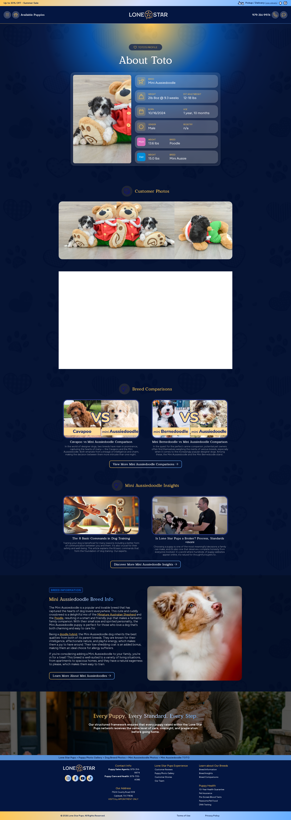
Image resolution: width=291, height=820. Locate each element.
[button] (280, 3)
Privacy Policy (212, 815)
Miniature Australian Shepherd (116, 614)
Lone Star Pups (67, 757)
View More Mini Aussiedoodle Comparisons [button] (143, 464)
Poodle (58, 618)
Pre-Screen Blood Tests (210, 797)
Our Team (159, 781)
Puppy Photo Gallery (90, 757)
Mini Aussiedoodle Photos (143, 757)
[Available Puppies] (15, 14)
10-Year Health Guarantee (211, 789)
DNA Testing (205, 804)
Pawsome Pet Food (208, 801)
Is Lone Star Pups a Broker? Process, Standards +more (190, 540)
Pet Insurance (205, 793)
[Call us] (275, 14)
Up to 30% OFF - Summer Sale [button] (21, 3)
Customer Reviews (164, 769)
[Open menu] (7, 14)
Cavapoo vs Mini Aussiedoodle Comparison (101, 442)
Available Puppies (33, 14)
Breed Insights (206, 773)
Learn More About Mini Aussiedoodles (80, 676)
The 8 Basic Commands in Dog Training (101, 538)
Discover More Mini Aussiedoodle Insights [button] (143, 564)
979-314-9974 (261, 14)
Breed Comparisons (208, 777)
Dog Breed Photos (115, 757)
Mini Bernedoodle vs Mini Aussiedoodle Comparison (190, 442)
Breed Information (208, 769)
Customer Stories (163, 777)
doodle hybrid (68, 634)
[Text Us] (283, 14)
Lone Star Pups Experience (171, 765)
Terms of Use (183, 815)
